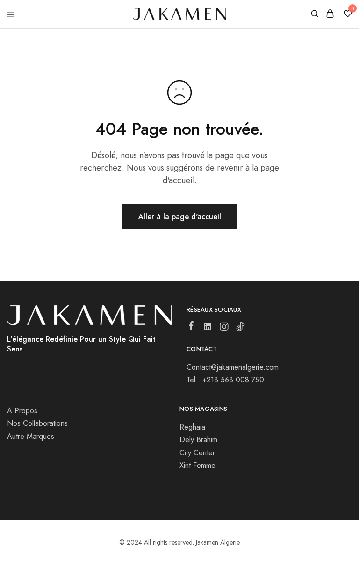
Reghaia (192, 427)
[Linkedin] (208, 329)
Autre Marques (30, 436)
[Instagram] (224, 329)
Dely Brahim (198, 439)
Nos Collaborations (37, 423)
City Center (197, 452)
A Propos (22, 410)
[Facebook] (191, 328)
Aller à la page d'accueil (179, 216)
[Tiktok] (240, 329)
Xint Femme (197, 465)
